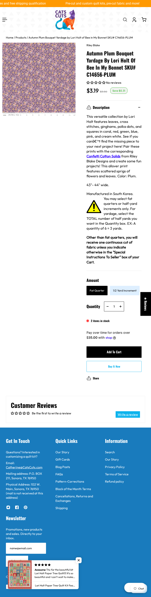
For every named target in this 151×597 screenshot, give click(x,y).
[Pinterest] (25, 507)
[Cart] (144, 19)
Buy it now (114, 366)
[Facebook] (17, 507)
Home (10, 37)
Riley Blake (93, 45)
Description (101, 107)
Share (96, 378)
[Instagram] (8, 507)
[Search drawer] (125, 19)
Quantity (93, 306)
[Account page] (134, 19)
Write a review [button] (128, 414)
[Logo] (65, 19)
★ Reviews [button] (145, 304)
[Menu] (5, 19)
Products (21, 37)
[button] (96, 83)
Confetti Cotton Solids (104, 156)
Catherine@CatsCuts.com (24, 467)
